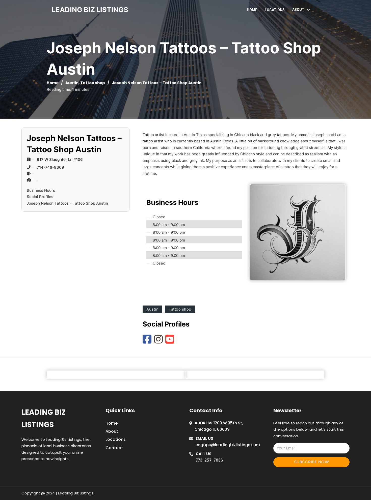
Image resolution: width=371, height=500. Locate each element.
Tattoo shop (92, 82)
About (111, 431)
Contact (114, 448)
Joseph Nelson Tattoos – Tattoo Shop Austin (67, 203)
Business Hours (41, 190)
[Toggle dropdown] (308, 10)
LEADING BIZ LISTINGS (90, 10)
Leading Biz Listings (43, 418)
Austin (71, 82)
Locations (275, 10)
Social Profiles (40, 196)
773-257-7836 (209, 460)
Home (252, 10)
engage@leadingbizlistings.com (228, 444)
